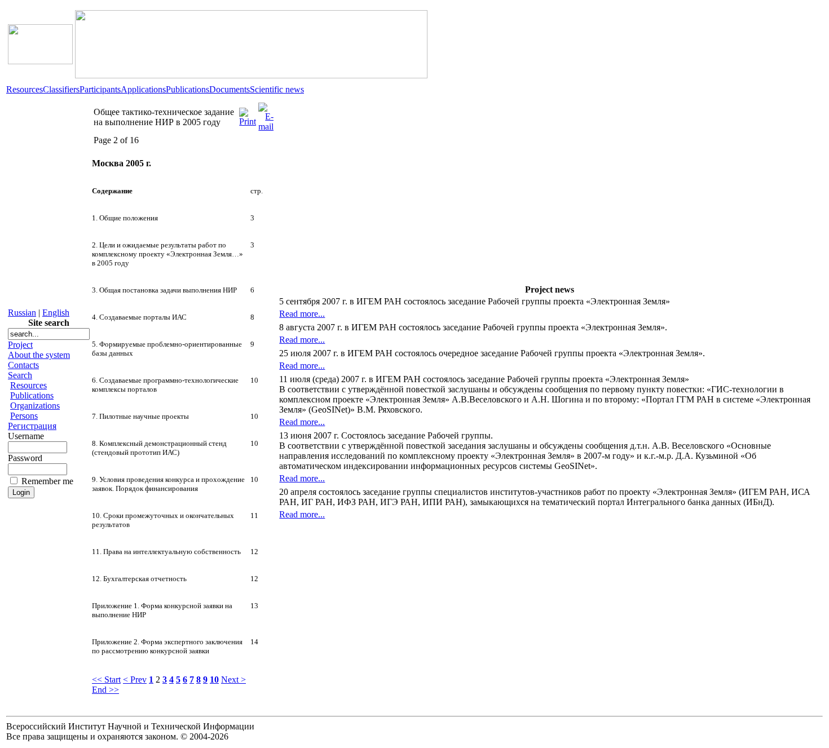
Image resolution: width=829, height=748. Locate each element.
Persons (24, 416)
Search (20, 375)
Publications (187, 89)
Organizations (35, 405)
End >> (105, 689)
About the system (39, 355)
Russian (22, 312)
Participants (100, 89)
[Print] (247, 114)
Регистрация (32, 426)
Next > (233, 679)
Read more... (302, 313)
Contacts (23, 365)
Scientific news (277, 89)
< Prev (135, 679)
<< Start (106, 679)
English (55, 312)
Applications (143, 89)
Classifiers (61, 89)
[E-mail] (266, 114)
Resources (24, 89)
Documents (229, 89)
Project (20, 344)
